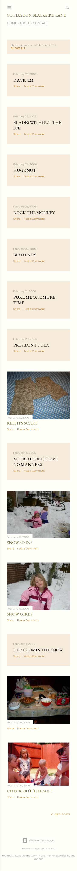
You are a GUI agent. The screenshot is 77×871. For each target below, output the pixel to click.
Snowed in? (19, 542)
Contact (40, 23)
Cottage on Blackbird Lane (36, 15)
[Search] (67, 7)
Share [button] (16, 86)
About (25, 23)
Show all (18, 48)
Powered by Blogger (42, 840)
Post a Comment (34, 86)
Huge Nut (24, 170)
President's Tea (31, 345)
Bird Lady (24, 255)
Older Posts (60, 814)
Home (12, 23)
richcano (49, 848)
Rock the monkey (34, 212)
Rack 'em (23, 80)
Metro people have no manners (35, 461)
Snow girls (19, 614)
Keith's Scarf (22, 423)
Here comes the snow (38, 650)
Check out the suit (29, 791)
